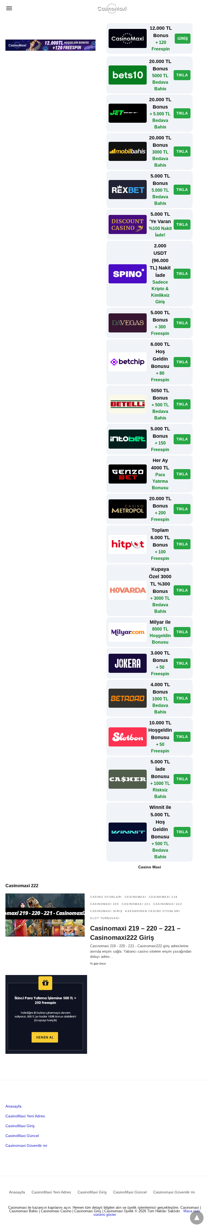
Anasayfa (13, 1106)
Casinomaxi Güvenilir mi (26, 1145)
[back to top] (197, 1218)
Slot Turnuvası (104, 918)
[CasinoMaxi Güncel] (112, 8)
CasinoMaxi (135, 896)
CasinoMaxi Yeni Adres (25, 1116)
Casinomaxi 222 (167, 903)
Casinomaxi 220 (104, 903)
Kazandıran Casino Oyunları (152, 911)
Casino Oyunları (106, 896)
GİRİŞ (182, 38)
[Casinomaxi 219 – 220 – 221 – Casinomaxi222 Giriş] (45, 915)
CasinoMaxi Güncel (22, 1135)
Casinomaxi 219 (163, 896)
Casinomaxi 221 (136, 903)
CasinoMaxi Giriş (106, 911)
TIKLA (182, 75)
